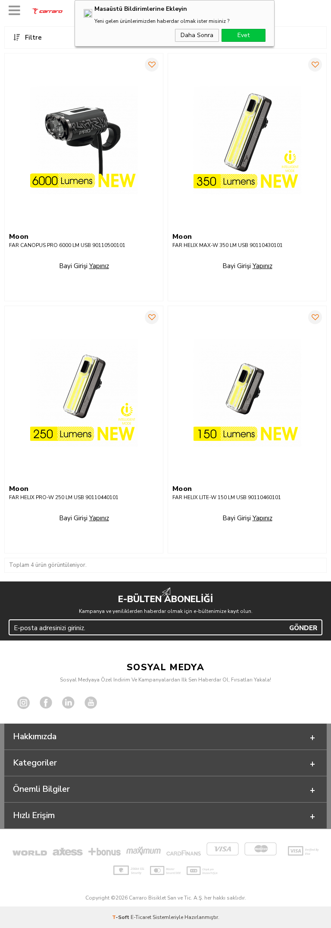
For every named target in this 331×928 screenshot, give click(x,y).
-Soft (121, 917)
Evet (243, 35)
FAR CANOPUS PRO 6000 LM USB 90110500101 (67, 245)
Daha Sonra (197, 35)
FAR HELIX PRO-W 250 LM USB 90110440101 (64, 497)
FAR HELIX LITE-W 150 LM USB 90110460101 (226, 497)
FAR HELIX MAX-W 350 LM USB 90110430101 (227, 245)
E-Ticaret (141, 917)
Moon (19, 236)
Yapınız (99, 266)
